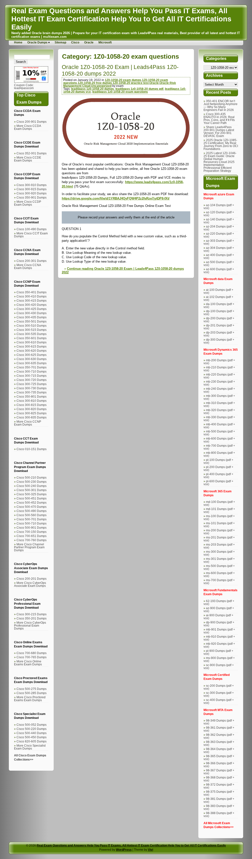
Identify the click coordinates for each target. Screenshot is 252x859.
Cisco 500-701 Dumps (31, 519)
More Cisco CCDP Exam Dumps (27, 203)
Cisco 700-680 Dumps (31, 653)
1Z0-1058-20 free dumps (95, 82)
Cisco (75, 42)
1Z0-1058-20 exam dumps (123, 80)
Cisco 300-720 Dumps (31, 379)
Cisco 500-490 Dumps (31, 511)
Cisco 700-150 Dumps (31, 531)
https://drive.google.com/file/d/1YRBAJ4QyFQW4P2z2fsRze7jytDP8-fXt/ (116, 198)
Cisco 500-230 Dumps (31, 481)
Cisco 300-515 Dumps (31, 329)
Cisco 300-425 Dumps (31, 309)
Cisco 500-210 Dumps (31, 477)
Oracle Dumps (37, 42)
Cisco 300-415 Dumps (31, 300)
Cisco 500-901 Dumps (31, 527)
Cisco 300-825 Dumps (31, 413)
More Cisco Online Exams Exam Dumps (28, 663)
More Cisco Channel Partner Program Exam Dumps (29, 547)
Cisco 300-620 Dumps (31, 350)
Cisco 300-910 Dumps (31, 185)
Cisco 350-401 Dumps (31, 292)
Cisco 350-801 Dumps (31, 396)
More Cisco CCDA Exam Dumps (27, 127)
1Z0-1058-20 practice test (131, 82)
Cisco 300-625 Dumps (31, 354)
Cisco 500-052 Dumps (31, 724)
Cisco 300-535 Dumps (31, 334)
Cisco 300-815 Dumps (31, 404)
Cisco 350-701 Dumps (31, 367)
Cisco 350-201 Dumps (31, 618)
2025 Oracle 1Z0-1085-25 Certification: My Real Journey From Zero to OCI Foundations (221, 144)
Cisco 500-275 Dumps (31, 688)
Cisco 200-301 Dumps (31, 260)
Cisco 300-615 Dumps (31, 346)
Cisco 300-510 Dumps (31, 325)
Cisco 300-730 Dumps (31, 388)
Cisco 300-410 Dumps (31, 296)
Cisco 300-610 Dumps (31, 342)
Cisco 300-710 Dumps (31, 371)
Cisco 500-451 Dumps (31, 498)
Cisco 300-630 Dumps (31, 359)
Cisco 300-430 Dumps (31, 313)
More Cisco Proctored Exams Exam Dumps (30, 699)
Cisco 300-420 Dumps (31, 304)
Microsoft (105, 42)
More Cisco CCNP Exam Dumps (27, 423)
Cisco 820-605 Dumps (31, 741)
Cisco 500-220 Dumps (31, 728)
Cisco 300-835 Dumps (31, 417)
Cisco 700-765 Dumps (31, 657)
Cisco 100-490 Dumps (31, 229)
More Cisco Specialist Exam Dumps (30, 747)
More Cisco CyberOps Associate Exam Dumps (30, 584)
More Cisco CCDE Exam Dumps (27, 159)
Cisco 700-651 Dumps (31, 536)
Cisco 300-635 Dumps (31, 363)
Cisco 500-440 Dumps (31, 733)
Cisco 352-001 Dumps (31, 153)
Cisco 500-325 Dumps (31, 494)
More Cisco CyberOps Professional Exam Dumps (30, 625)
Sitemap (60, 42)
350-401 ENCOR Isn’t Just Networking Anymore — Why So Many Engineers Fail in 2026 (220, 105)
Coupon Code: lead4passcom (24, 87)
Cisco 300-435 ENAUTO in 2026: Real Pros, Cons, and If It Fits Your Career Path (219, 118)
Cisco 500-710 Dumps (31, 523)
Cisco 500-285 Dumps (31, 693)
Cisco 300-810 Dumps (31, 400)
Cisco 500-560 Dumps (31, 515)
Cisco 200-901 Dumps (31, 121)
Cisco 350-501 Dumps (31, 321)
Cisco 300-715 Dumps (31, 375)
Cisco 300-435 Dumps (31, 317)
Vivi (150, 849)
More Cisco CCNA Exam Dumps (27, 266)
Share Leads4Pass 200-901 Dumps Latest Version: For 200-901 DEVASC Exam (219, 131)
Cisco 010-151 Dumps (31, 449)
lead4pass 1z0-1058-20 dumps (92, 88)
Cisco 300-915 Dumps (31, 189)
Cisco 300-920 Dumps (31, 193)
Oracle (89, 42)
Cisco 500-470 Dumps (31, 506)
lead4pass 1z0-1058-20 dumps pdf (139, 88)
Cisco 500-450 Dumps (31, 737)
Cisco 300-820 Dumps (31, 409)
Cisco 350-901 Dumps (31, 197)
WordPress (124, 849)
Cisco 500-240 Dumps (31, 485)
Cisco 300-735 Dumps (31, 392)
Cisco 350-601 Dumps (31, 338)
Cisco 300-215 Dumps (31, 614)
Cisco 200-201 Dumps (31, 578)
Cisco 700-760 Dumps (31, 540)
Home (18, 42)
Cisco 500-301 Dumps (31, 490)
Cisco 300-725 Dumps (31, 384)
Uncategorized (101, 85)
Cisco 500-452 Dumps (31, 502)
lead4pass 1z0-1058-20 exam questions (120, 91)
